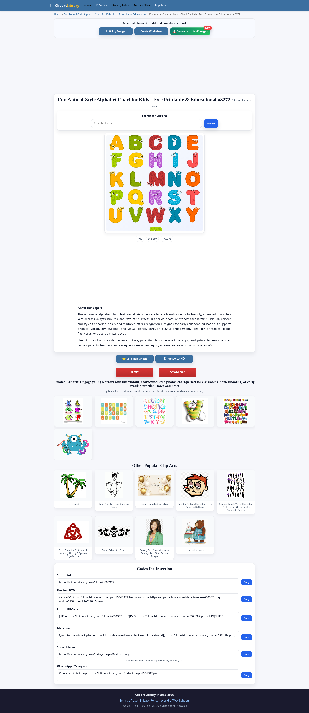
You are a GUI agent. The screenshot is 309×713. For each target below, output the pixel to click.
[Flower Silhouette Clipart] (114, 532)
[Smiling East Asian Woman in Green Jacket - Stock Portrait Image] (154, 532)
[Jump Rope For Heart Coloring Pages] (114, 485)
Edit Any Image (115, 31)
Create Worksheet (151, 31)
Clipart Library (145, 695)
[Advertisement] (154, 66)
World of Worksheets (175, 700)
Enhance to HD (174, 358)
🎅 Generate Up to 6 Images (191, 30)
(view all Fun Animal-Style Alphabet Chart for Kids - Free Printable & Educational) (154, 391)
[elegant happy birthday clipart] (154, 485)
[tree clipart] (73, 485)
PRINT (134, 372)
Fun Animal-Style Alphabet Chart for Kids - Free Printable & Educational (105, 14)
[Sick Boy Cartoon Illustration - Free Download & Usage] (195, 485)
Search (211, 123)
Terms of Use (142, 5)
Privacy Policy (120, 5)
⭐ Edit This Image (135, 359)
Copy (246, 582)
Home (87, 5)
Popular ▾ (160, 5)
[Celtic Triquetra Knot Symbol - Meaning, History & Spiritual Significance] (73, 532)
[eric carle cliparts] (195, 532)
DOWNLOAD (177, 372)
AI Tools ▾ (101, 5)
